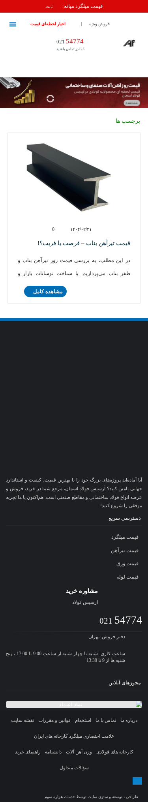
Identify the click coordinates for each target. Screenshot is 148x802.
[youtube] (97, 788)
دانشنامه (53, 752)
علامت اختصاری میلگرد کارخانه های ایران (74, 736)
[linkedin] (112, 788)
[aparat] (82, 788)
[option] (74, 6)
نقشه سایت (22, 720)
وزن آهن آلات (79, 752)
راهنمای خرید (28, 752)
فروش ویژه (99, 23)
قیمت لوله (128, 577)
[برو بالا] (137, 781)
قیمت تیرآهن (125, 550)
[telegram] (35, 788)
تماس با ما (106, 720)
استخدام (83, 720)
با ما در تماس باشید (71, 44)
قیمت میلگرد (125, 537)
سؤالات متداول (74, 767)
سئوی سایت (97, 797)
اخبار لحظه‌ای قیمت (48, 23)
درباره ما (128, 720)
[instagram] (51, 788)
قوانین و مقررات (54, 720)
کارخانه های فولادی (114, 752)
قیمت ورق (128, 563)
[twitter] (66, 788)
